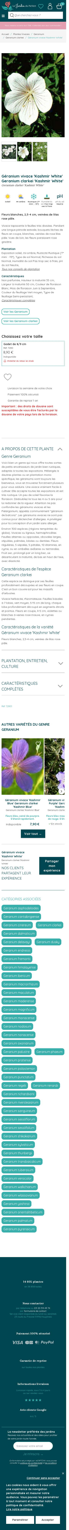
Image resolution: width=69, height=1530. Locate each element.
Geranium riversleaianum (20, 1102)
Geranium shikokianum (19, 1136)
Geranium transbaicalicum (22, 1161)
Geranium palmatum (17, 1221)
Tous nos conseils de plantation (21, 269)
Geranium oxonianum (18, 1043)
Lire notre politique (19, 1509)
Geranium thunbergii (17, 1153)
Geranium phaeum (49, 1052)
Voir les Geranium (15, 311)
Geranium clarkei (15, 37)
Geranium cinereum (17, 925)
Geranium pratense (17, 1060)
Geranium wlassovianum (20, 1195)
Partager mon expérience (52, 865)
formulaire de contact (35, 1310)
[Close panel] (63, 1473)
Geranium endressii (16, 950)
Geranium (39, 34)
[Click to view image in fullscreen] (33, 95)
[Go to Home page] (19, 6)
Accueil (5, 34)
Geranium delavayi (16, 942)
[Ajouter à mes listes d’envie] (8, 376)
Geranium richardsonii (18, 1094)
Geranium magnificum (18, 1009)
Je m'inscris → (33, 1454)
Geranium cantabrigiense (21, 917)
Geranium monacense (18, 1018)
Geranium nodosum (17, 1026)
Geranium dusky (48, 942)
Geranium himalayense (19, 967)
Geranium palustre (16, 1052)
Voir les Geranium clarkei (20, 321)
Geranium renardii (45, 1085)
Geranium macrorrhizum (20, 984)
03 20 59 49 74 (42, 1308)
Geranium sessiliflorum (19, 1119)
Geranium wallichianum (19, 1187)
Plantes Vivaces (21, 34)
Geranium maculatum (18, 993)
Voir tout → (33, 834)
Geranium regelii (14, 1085)
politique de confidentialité (31, 1463)
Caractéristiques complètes (18, 300)
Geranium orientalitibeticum (22, 1212)
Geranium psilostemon (19, 1069)
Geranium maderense (18, 1001)
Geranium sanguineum (19, 1111)
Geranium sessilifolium (18, 1128)
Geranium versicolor (17, 1178)
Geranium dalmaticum (19, 933)
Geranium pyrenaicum (19, 1229)
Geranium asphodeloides (21, 908)
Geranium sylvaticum (18, 1145)
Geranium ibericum (16, 976)
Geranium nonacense (18, 1035)
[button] (41, 6)
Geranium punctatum (18, 1077)
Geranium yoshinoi (16, 1204)
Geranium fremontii (16, 959)
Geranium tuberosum (18, 1170)
